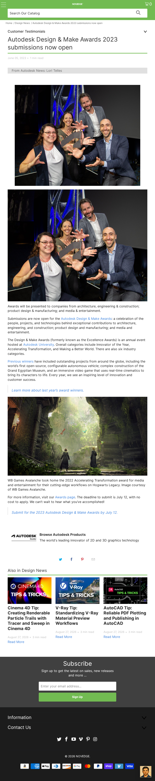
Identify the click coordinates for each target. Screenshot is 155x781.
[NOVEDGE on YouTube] (74, 739)
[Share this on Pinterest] (82, 559)
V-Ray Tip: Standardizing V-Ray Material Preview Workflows (77, 615)
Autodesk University (38, 344)
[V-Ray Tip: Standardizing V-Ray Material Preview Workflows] (77, 590)
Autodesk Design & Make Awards (86, 319)
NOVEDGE (82, 756)
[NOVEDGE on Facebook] (67, 739)
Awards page (65, 497)
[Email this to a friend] (93, 559)
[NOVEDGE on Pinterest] (88, 739)
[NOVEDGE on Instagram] (95, 739)
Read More (16, 642)
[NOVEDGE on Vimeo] (81, 739)
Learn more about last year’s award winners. (48, 390)
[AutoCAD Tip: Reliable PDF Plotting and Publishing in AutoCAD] (125, 590)
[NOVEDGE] (77, 4)
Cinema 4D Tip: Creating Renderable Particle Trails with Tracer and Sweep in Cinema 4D (29, 618)
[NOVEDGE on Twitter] (59, 739)
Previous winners (21, 361)
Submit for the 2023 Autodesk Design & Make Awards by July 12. (65, 512)
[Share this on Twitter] (60, 559)
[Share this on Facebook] (71, 559)
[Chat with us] (145, 771)
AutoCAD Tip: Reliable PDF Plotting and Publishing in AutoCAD (125, 615)
